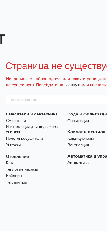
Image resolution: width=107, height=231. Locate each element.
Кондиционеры (80, 138)
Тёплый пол (16, 182)
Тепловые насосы (22, 169)
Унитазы (13, 145)
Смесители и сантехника (32, 114)
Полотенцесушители (24, 138)
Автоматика (78, 163)
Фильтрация (78, 120)
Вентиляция (78, 145)
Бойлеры (14, 176)
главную (72, 84)
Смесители (16, 120)
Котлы (11, 163)
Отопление (17, 156)
